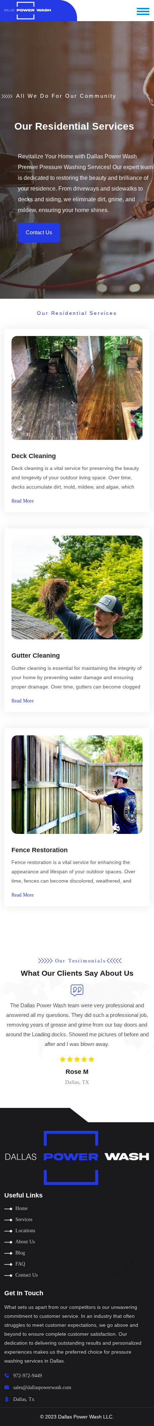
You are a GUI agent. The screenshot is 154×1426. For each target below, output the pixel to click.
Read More (22, 501)
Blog (20, 1252)
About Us (25, 1241)
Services (23, 1219)
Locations (25, 1230)
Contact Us (39, 232)
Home (21, 1208)
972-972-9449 (27, 1375)
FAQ (20, 1264)
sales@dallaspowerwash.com (42, 1387)
